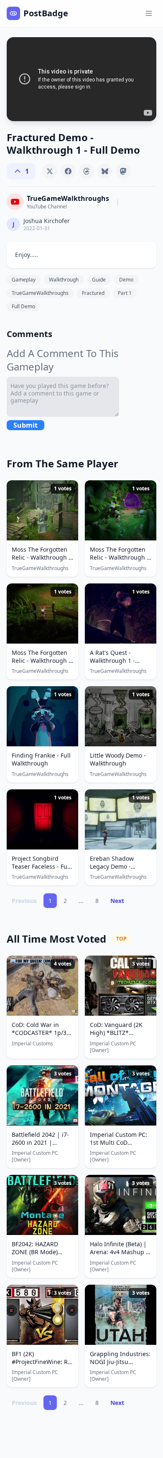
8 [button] (97, 901)
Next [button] (117, 901)
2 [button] (65, 901)
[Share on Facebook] (68, 171)
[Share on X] (49, 171)
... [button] (81, 901)
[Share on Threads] (86, 171)
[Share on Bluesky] (104, 171)
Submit (25, 425)
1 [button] (50, 901)
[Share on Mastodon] (123, 171)
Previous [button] (24, 901)
